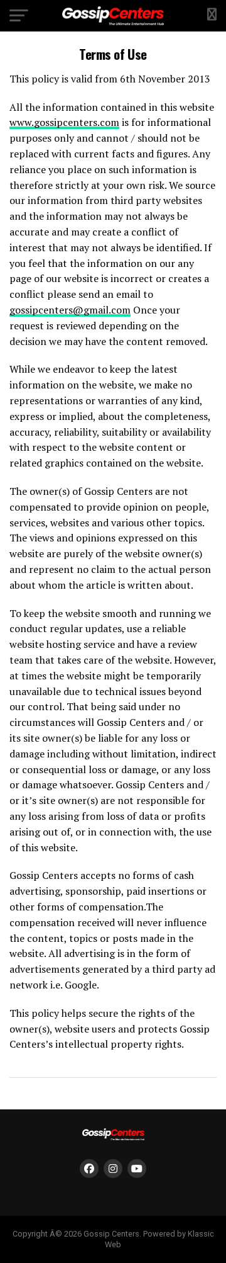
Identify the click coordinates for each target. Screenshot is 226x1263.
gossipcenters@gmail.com (70, 310)
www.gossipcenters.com (64, 122)
